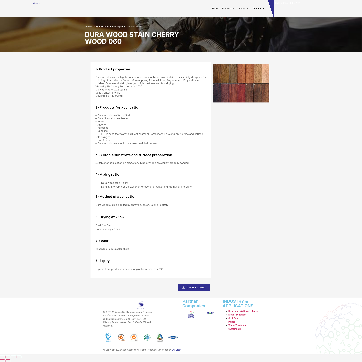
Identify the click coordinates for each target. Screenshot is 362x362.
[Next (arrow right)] (8, 360)
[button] (194, 287)
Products (227, 8)
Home (215, 8)
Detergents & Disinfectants (243, 311)
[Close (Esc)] (2, 357)
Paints (231, 321)
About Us (243, 8)
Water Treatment (237, 325)
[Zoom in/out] (19, 357)
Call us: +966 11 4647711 (287, 3)
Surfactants (234, 329)
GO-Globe (177, 349)
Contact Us (258, 8)
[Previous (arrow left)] (2, 360)
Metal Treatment (237, 314)
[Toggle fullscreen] (13, 357)
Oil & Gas (233, 318)
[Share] (8, 357)
